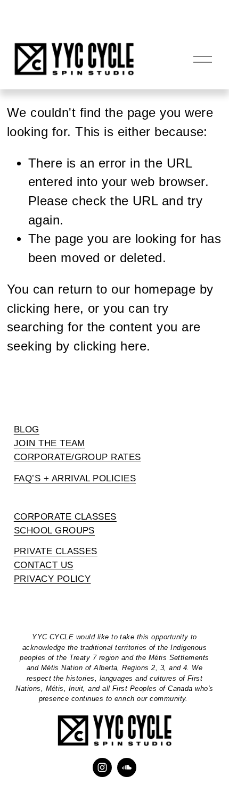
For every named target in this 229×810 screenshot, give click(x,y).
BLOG (26, 429)
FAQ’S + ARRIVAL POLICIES (75, 478)
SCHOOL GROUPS (54, 530)
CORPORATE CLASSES (65, 516)
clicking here (43, 308)
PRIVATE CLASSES (55, 551)
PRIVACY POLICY (52, 578)
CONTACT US (43, 565)
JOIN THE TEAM (49, 443)
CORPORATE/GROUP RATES (77, 457)
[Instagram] (102, 767)
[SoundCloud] (126, 767)
